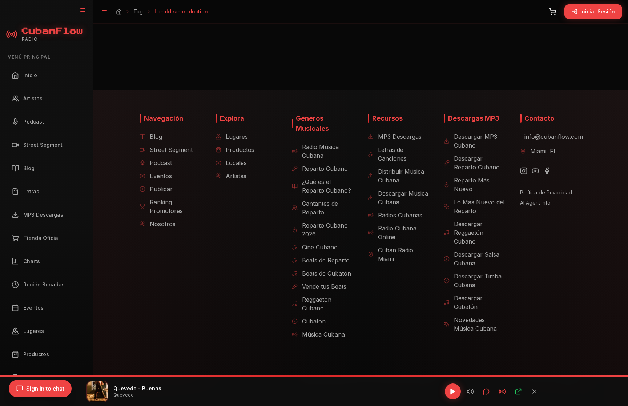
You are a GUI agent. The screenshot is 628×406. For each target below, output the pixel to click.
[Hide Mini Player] (534, 391)
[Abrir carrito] (553, 11)
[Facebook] (547, 170)
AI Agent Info (535, 203)
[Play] (453, 391)
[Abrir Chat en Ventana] (486, 391)
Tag (138, 11)
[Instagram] (523, 170)
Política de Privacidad (546, 192)
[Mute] (470, 391)
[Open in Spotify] (518, 391)
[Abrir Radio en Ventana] (502, 391)
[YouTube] (535, 170)
